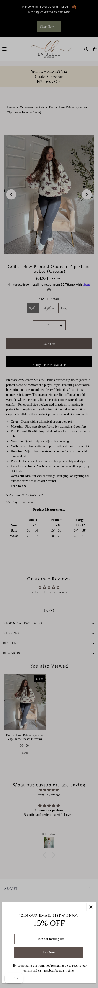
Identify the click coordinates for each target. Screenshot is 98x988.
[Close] (91, 907)
